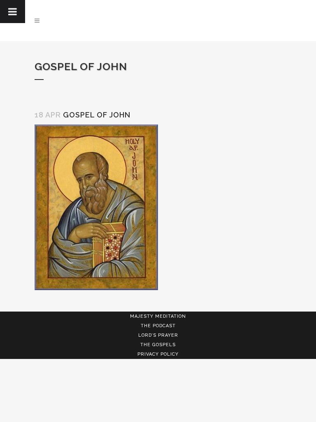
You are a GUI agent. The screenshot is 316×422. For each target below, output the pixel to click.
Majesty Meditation (158, 316)
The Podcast (158, 325)
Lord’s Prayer (158, 335)
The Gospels (158, 344)
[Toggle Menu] (12, 11)
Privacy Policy (158, 354)
